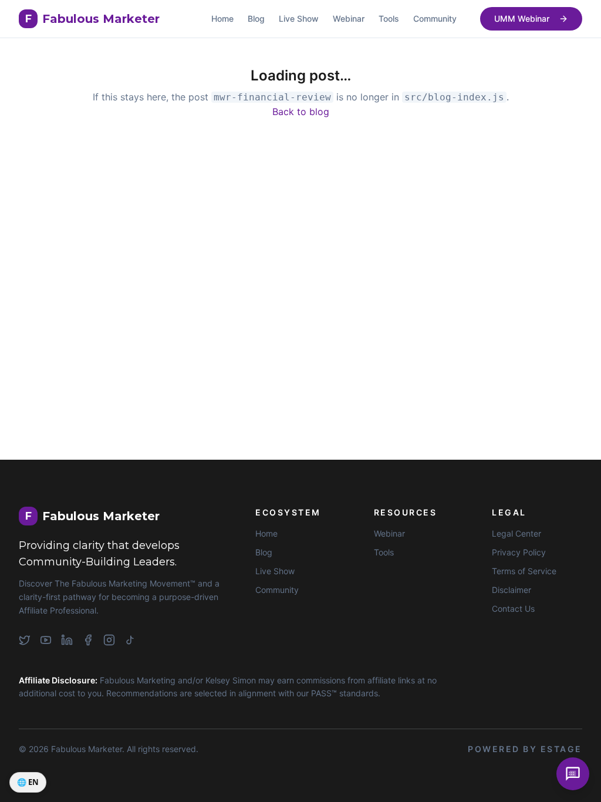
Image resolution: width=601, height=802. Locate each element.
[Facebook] (88, 640)
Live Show (299, 18)
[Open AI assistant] (572, 773)
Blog (256, 18)
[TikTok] (130, 640)
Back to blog (300, 111)
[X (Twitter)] (25, 640)
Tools (389, 18)
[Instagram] (109, 640)
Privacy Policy (519, 552)
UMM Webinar (521, 18)
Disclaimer (511, 590)
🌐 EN (28, 782)
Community (435, 18)
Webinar (348, 18)
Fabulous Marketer (92, 19)
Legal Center (516, 533)
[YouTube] (46, 640)
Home (222, 18)
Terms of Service (524, 571)
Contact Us (513, 609)
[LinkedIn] (67, 640)
